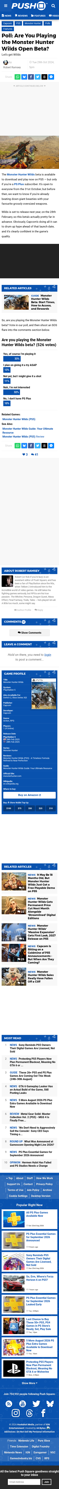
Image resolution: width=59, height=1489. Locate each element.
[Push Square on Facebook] (43, 1413)
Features (7, 29)
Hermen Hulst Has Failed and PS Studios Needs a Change (30, 1164)
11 (23, 887)
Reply (40, 610)
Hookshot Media (25, 1424)
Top (10, 1178)
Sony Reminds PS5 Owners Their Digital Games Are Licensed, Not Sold (32, 1048)
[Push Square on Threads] (29, 1413)
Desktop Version (40, 1196)
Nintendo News (13, 1452)
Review (23, 436)
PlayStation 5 (9, 690)
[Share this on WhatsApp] (17, 77)
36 (22, 983)
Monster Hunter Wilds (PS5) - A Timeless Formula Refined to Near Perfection (26, 759)
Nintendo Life (26, 1440)
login (47, 655)
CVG (38, 1458)
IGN (28, 1452)
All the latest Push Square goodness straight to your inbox (29, 1473)
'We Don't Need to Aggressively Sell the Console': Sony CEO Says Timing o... (32, 1131)
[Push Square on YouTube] (23, 1404)
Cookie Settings (18, 1196)
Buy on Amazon (28, 795)
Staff (30, 1178)
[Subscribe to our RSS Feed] (9, 1404)
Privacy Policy (44, 1184)
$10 (51, 808)
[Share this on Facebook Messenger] (51, 77)
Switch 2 (7, 697)
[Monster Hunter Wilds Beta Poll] (29, 152)
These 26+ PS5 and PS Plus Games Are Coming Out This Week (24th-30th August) (31, 1076)
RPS (46, 1458)
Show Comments (31, 632)
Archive (47, 1190)
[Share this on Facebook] (31, 77)
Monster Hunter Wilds (21, 174)
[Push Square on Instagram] (16, 1413)
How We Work (44, 1178)
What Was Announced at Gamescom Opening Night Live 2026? (32, 1143)
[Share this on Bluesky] (24, 77)
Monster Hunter (33, 23)
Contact (28, 1184)
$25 (40, 808)
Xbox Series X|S (19, 697)
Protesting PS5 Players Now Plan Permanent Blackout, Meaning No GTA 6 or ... (32, 1062)
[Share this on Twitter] (38, 77)
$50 (30, 808)
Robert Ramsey (12, 67)
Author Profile (24, 610)
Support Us (13, 1184)
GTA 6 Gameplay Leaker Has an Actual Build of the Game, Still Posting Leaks (31, 1089)
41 (36, 454)
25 (22, 959)
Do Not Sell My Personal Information (36, 1431)
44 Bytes (40, 1428)
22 (22, 911)
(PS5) (18, 419)
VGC (52, 1452)
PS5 (18, 23)
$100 (8, 808)
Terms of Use (15, 1190)
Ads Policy (33, 1190)
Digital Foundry (40, 1446)
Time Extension (19, 1446)
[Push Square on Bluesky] (50, 1404)
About (19, 1178)
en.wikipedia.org (10, 783)
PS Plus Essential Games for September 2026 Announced (31, 1153)
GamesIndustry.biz (21, 1458)
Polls (47, 23)
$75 (19, 808)
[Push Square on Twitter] (36, 1404)
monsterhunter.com (12, 776)
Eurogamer (40, 1452)
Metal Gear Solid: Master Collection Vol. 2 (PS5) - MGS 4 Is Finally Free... (30, 1117)
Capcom (7, 23)
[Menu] (5, 5)
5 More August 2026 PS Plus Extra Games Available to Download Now (31, 1103)
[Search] (53, 5)
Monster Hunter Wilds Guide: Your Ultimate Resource (27, 768)
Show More (29, 1383)
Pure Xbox (44, 1440)
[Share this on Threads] (44, 77)
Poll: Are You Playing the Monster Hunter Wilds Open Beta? (29, 42)
